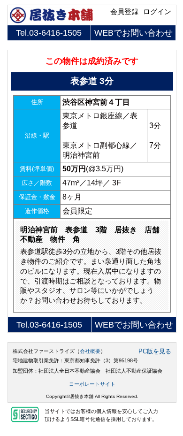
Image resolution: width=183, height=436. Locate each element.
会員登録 (124, 11)
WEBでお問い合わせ (133, 33)
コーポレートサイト (92, 384)
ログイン (157, 11)
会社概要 (90, 351)
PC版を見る (154, 351)
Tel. (49, 33)
